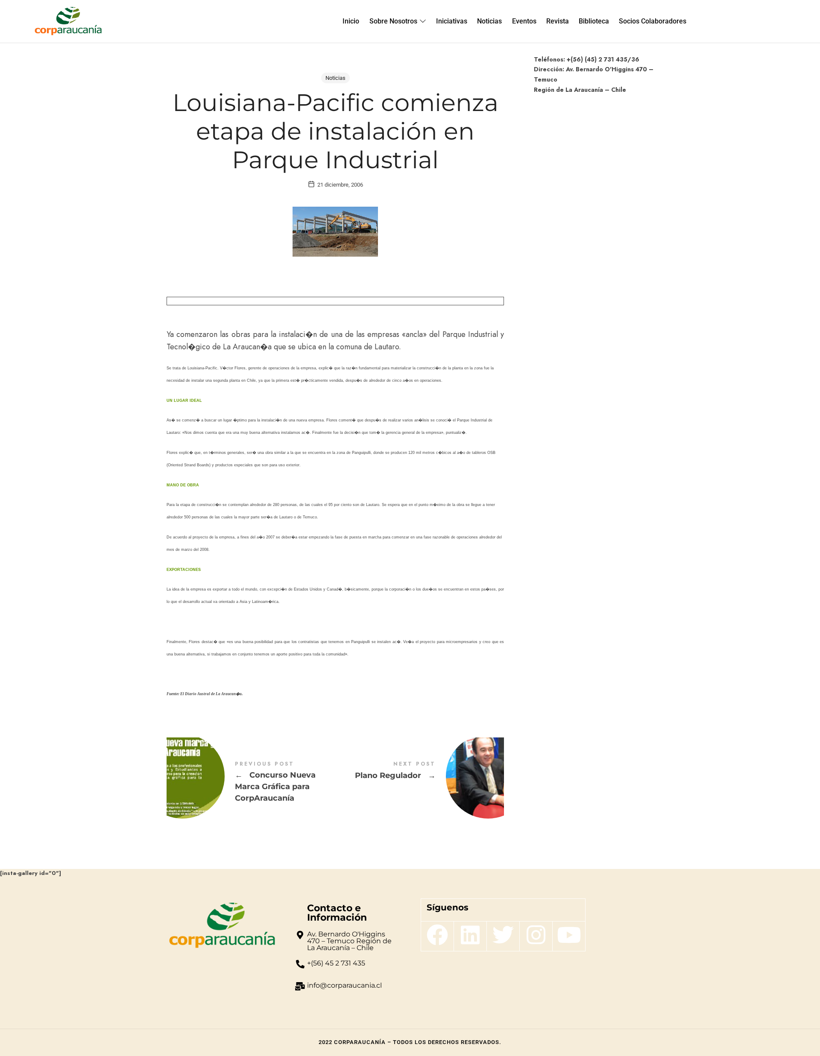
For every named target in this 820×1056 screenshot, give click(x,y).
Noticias (335, 78)
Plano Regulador (419, 776)
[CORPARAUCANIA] (68, 21)
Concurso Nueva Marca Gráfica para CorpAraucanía (251, 782)
